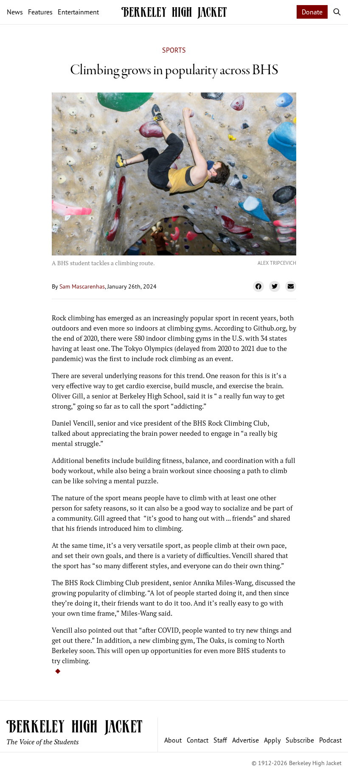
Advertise (245, 740)
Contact (197, 740)
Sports (174, 50)
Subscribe (300, 740)
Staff (220, 740)
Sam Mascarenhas (82, 286)
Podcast (330, 740)
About (173, 740)
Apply (272, 740)
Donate (312, 12)
